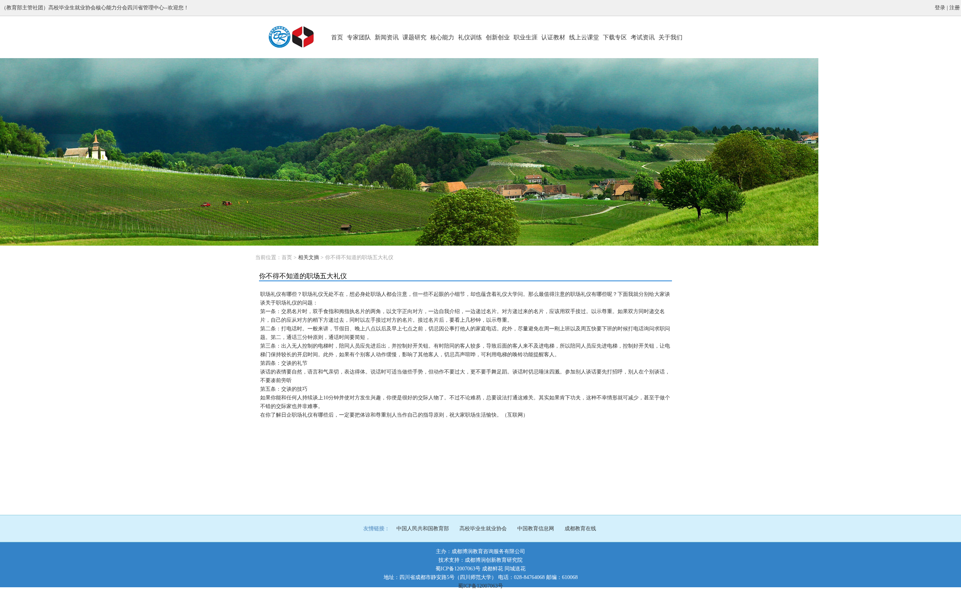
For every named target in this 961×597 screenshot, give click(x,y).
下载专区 (615, 37)
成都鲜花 (492, 569)
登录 (940, 7)
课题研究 (414, 37)
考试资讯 (643, 37)
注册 (954, 7)
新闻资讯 (387, 37)
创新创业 (498, 37)
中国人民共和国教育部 (422, 528)
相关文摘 (308, 257)
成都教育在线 (580, 528)
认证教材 (553, 37)
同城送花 (515, 569)
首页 (337, 37)
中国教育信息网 (535, 528)
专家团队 (359, 37)
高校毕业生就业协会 (483, 528)
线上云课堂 (584, 37)
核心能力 (442, 37)
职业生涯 (526, 37)
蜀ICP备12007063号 (457, 569)
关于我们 (670, 37)
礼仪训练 (470, 37)
